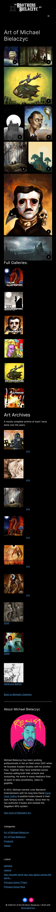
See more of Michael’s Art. (17, 813)
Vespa (7, 845)
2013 (28, 538)
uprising (8, 866)
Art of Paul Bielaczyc (15, 837)
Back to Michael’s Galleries (18, 694)
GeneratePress (28, 908)
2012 (28, 566)
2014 (28, 509)
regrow (7, 870)
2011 (28, 595)
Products (8, 841)
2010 (6, 623)
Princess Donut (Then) (15, 882)
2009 (7, 653)
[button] (11, 56)
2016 (28, 451)
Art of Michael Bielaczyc (16, 832)
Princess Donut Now (14, 887)
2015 (28, 480)
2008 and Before (13, 684)
